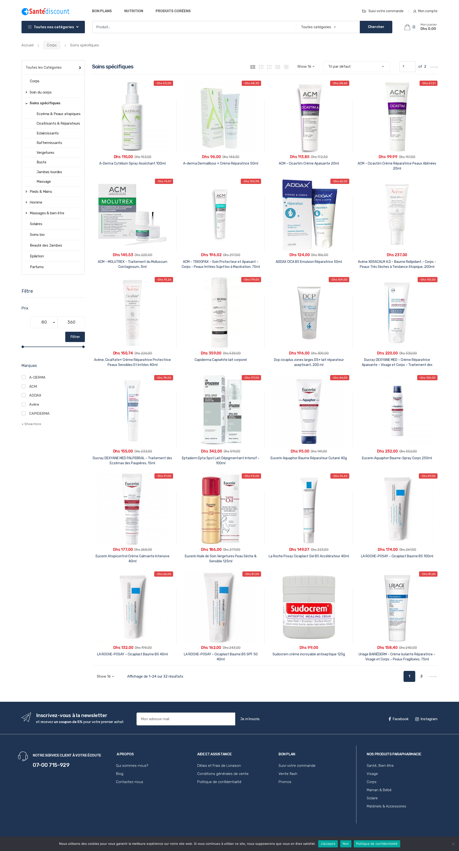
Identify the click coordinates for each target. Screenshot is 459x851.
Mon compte (427, 11)
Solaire (372, 798)
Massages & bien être (47, 213)
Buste (41, 162)
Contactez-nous (129, 782)
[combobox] (192, 27)
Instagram (429, 719)
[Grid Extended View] (261, 66)
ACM (33, 386)
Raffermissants (49, 143)
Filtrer (75, 337)
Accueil (27, 45)
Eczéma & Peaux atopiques (58, 114)
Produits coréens (173, 11)
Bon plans (102, 11)
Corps (52, 45)
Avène (34, 404)
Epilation (37, 256)
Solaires (36, 224)
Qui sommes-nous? (132, 765)
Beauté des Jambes (46, 245)
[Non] (453, 843)
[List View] (278, 66)
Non (346, 843)
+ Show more (31, 424)
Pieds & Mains (41, 191)
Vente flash (288, 774)
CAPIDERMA (39, 413)
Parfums (37, 267)
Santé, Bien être (380, 765)
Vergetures (45, 152)
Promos (285, 782)
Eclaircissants (48, 133)
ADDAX (35, 395)
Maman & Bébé (379, 790)
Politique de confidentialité (219, 782)
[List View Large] (269, 66)
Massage (44, 181)
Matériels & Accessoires (386, 806)
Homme (36, 202)
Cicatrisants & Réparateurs (58, 123)
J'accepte (328, 843)
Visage (372, 774)
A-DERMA (37, 377)
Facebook (401, 719)
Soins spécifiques (45, 103)
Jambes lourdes (49, 172)
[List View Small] (286, 66)
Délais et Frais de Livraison (219, 765)
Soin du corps (41, 92)
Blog (119, 774)
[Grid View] (253, 66)
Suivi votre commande (386, 11)
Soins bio (37, 234)
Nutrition (133, 11)
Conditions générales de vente (223, 774)
